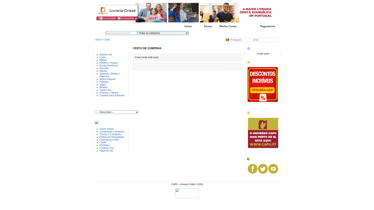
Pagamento (267, 26)
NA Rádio (105, 145)
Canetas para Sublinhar (112, 95)
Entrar (208, 26)
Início (188, 26)
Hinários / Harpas (109, 62)
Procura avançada (216, 33)
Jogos (103, 84)
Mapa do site (106, 150)
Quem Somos (107, 129)
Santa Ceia (105, 90)
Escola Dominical (109, 65)
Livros (103, 57)
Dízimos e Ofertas (109, 92)
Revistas (104, 68)
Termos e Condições (110, 134)
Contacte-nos (107, 148)
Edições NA (106, 54)
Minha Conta (228, 26)
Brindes (104, 87)
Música (103, 71)
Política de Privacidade (112, 137)
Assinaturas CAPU (109, 139)
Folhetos (104, 81)
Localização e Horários (112, 131)
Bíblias (103, 60)
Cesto (248, 26)
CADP (103, 142)
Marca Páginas (108, 79)
